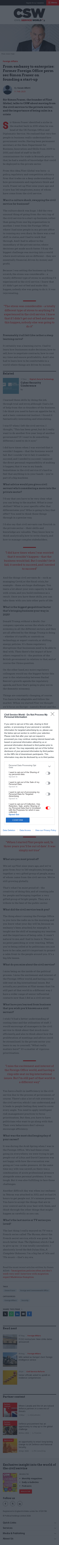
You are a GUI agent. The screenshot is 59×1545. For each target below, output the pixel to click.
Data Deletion (9, 830)
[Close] (53, 715)
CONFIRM (17, 820)
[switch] (48, 773)
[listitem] (29, 766)
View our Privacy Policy (45, 830)
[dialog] (29, 772)
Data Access (25, 830)
